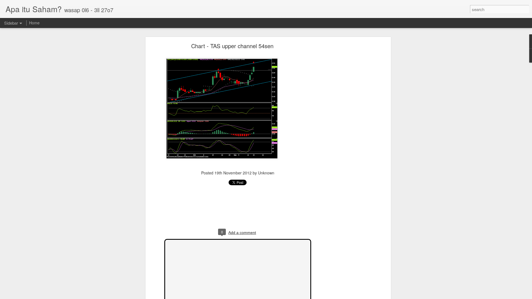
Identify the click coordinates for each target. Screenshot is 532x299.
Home (34, 22)
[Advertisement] (341, 132)
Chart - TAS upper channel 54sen (232, 46)
